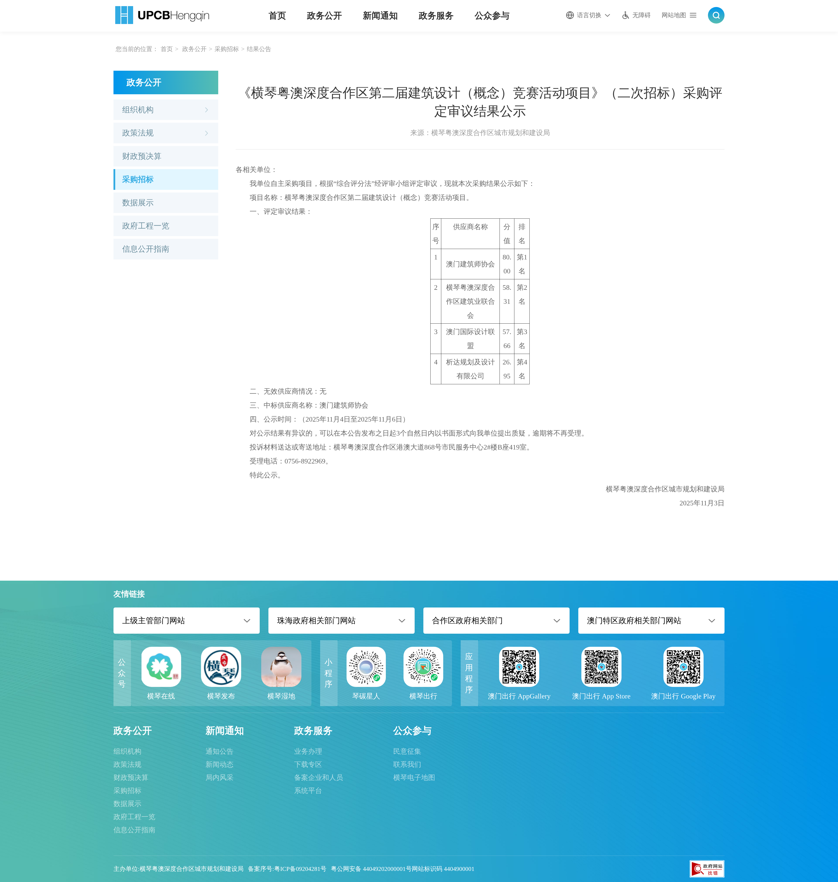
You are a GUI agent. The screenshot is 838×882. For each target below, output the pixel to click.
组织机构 (138, 109)
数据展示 (138, 202)
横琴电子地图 (414, 777)
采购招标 (227, 49)
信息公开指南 (145, 249)
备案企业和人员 (318, 777)
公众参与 (492, 16)
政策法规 (138, 133)
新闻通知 (380, 16)
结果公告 (259, 49)
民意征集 (407, 751)
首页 (277, 16)
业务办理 (308, 751)
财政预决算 (141, 156)
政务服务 (436, 16)
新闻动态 (220, 764)
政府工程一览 (145, 225)
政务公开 (324, 16)
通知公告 (220, 751)
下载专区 (308, 764)
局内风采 (220, 777)
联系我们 (407, 764)
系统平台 (308, 790)
